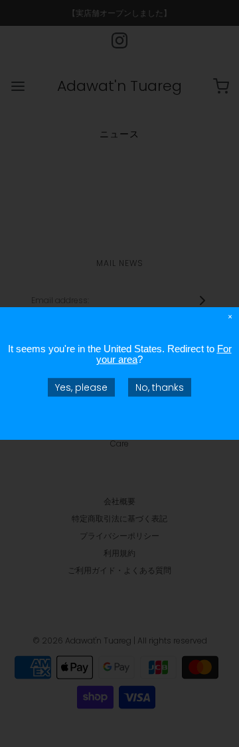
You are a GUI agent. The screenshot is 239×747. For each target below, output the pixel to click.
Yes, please (81, 387)
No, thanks (159, 387)
